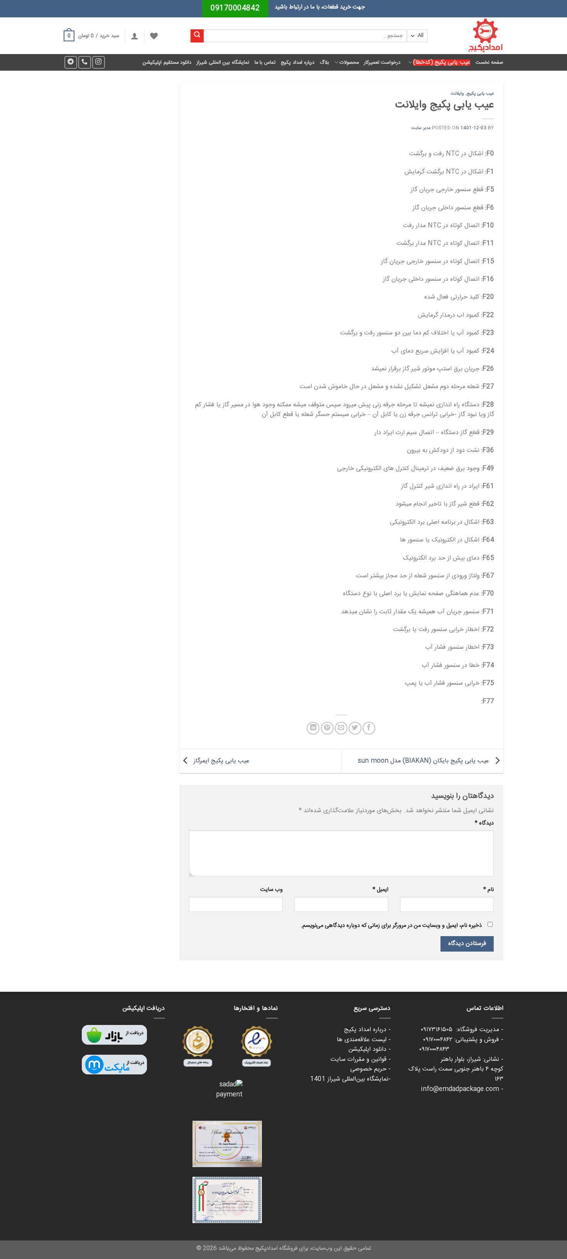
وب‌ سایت (271, 890)
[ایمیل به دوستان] (341, 728)
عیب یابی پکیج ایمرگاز (221, 761)
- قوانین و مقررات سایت (361, 1059)
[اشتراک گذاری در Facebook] (369, 728)
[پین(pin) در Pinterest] (327, 728)
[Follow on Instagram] (98, 62)
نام (488, 890)
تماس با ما (265, 62)
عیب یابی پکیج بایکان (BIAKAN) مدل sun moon (424, 761)
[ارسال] (197, 35)
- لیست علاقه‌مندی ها (364, 1040)
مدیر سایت (421, 128)
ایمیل (380, 890)
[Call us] (84, 62)
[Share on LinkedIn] (313, 728)
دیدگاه (484, 823)
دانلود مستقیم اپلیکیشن (167, 62)
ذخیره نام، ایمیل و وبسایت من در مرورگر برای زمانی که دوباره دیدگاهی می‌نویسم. (391, 925)
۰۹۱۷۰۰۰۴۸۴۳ (461, 1049)
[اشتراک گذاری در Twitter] (355, 728)
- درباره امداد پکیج (367, 1030)
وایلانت (457, 93)
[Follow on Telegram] (70, 62)
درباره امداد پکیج (297, 62)
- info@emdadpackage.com (462, 1089)
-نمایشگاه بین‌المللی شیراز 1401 (350, 1079)
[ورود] (134, 35)
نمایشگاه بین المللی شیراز (223, 62)
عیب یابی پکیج (480, 93)
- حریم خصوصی (370, 1069)
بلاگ (324, 62)
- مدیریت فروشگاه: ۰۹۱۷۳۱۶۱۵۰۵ (462, 1030)
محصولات (349, 62)
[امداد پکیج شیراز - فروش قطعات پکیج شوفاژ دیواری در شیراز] (471, 35)
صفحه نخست (489, 62)
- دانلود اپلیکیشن (369, 1049)
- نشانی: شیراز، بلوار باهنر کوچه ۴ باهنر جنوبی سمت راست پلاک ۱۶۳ (455, 1069)
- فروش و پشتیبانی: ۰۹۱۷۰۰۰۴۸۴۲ (463, 1040)
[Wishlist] (154, 35)
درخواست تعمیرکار (382, 62)
